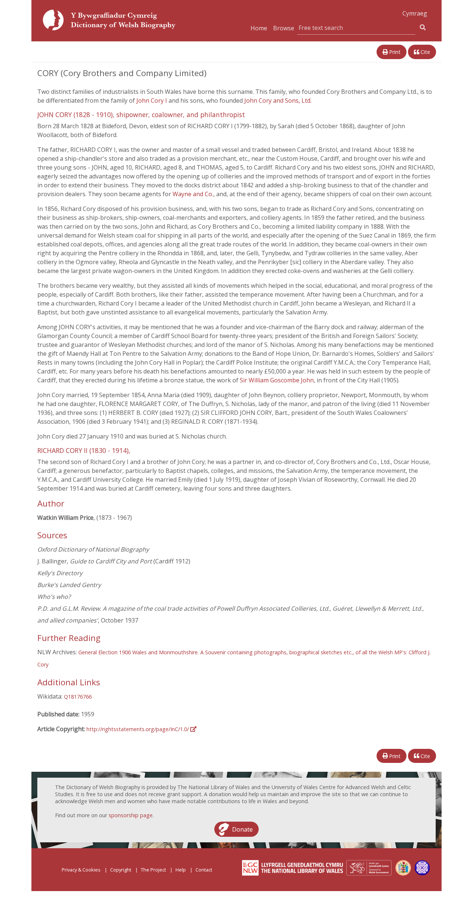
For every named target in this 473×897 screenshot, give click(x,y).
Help (181, 869)
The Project (153, 869)
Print (394, 51)
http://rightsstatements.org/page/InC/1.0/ (138, 729)
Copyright (120, 869)
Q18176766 (78, 696)
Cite (424, 51)
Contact (203, 869)
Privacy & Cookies (81, 869)
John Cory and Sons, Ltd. (278, 100)
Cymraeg (414, 13)
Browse (283, 28)
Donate (242, 829)
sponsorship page (131, 815)
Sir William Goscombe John (277, 380)
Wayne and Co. (193, 194)
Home (259, 28)
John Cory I (152, 100)
